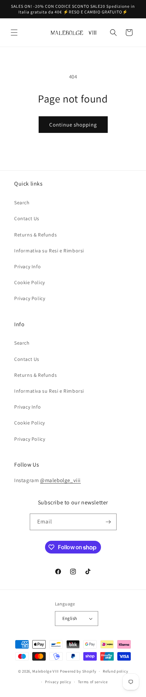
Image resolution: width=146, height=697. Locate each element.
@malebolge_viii (60, 480)
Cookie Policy (29, 282)
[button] (14, 32)
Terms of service (93, 681)
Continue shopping (73, 124)
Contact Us (26, 218)
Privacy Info (27, 266)
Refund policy (115, 671)
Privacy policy (58, 681)
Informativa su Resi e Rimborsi (49, 250)
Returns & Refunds (35, 235)
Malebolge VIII (45, 671)
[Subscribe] (108, 522)
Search (22, 202)
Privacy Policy (29, 298)
